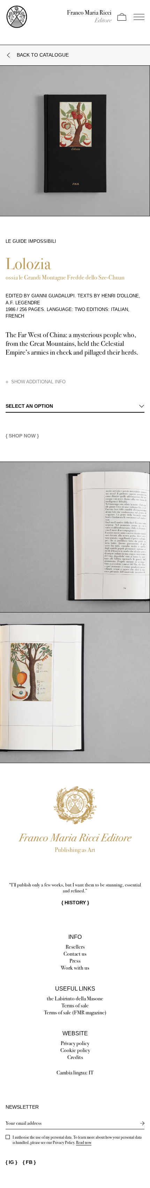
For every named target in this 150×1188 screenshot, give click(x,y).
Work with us (75, 967)
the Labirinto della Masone (75, 998)
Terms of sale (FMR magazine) (75, 1012)
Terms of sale (75, 1005)
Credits (75, 1057)
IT (91, 1072)
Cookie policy (75, 1050)
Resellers (75, 946)
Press (75, 960)
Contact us (75, 953)
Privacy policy (75, 1043)
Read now (83, 1142)
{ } (75, 902)
